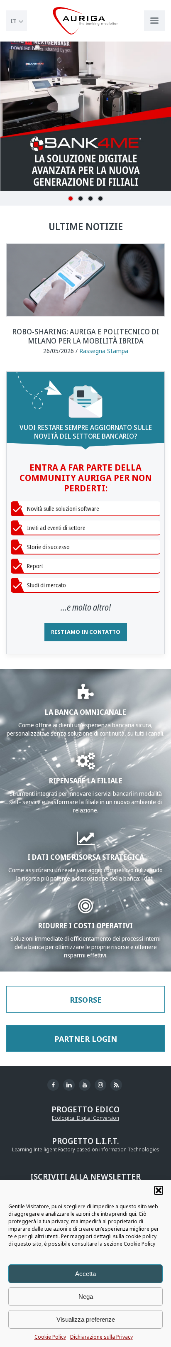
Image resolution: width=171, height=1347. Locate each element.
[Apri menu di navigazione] (154, 20)
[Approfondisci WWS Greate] (85, 765)
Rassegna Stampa (103, 351)
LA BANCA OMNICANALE (85, 711)
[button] (158, 1190)
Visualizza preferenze (85, 1319)
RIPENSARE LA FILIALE (85, 780)
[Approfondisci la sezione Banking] (86, 696)
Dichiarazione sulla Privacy (101, 1336)
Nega (85, 1296)
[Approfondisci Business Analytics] (86, 842)
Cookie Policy (50, 1336)
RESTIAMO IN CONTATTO (85, 631)
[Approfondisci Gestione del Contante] (85, 910)
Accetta (85, 1273)
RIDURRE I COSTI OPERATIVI (85, 925)
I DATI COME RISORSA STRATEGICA (85, 856)
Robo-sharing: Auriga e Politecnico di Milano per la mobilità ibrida (85, 336)
